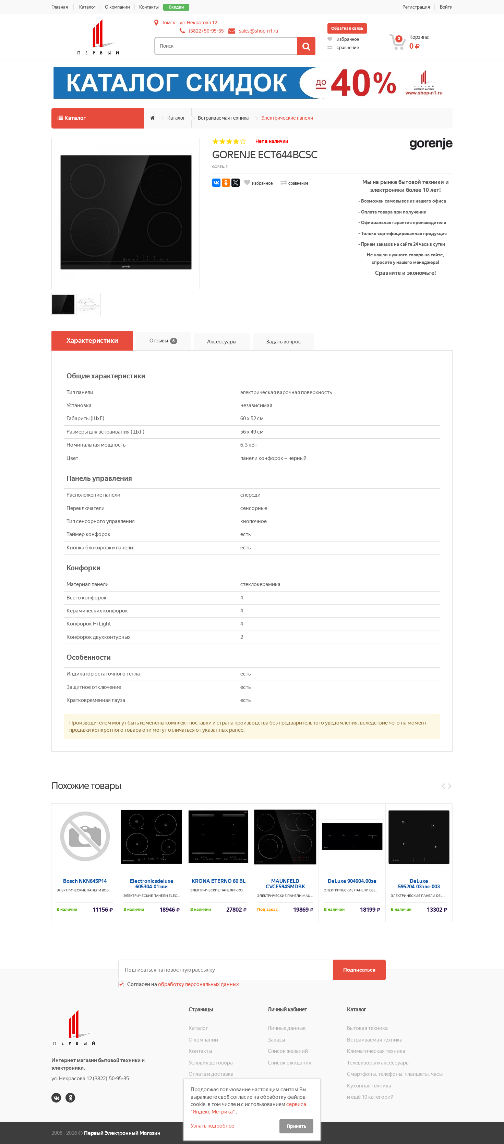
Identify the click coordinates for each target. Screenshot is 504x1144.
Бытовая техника (367, 1028)
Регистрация (416, 7)
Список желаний (288, 1051)
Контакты (149, 7)
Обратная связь (347, 28)
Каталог (87, 7)
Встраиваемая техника (223, 118)
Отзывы (162, 340)
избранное (347, 39)
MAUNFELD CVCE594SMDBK (285, 884)
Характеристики (92, 340)
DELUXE (375, 890)
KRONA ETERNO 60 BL (218, 881)
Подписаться (359, 970)
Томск (168, 22)
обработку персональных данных (198, 984)
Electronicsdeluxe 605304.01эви (151, 884)
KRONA (242, 890)
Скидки (176, 7)
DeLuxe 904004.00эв (352, 881)
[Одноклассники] (226, 183)
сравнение (347, 47)
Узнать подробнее (212, 1126)
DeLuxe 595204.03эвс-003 (419, 884)
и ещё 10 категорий (370, 1097)
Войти (446, 7)
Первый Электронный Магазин (122, 1133)
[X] (235, 183)
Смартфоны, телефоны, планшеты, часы (395, 1074)
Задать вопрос (283, 342)
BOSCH (107, 890)
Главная (59, 7)
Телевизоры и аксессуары (378, 1063)
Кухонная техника (369, 1086)
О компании (117, 7)
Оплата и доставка (211, 1074)
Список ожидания (289, 1063)
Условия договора (211, 1063)
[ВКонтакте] (216, 183)
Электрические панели (287, 118)
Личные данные (286, 1028)
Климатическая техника (376, 1051)
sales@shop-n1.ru (258, 31)
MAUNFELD (311, 896)
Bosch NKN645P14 (85, 881)
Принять (296, 1126)
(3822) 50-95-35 (206, 31)
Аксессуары (221, 342)
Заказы (276, 1040)
